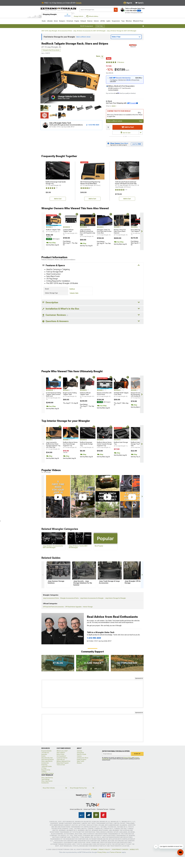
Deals (44, 21)
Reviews (79, 763)
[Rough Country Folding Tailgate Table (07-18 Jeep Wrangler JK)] (70, 383)
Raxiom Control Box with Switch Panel (104, 394)
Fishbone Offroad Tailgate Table (87, 395)
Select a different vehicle (114, 121)
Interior (96, 21)
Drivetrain (70, 21)
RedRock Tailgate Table (53, 230)
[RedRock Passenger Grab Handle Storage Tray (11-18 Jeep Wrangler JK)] (87, 433)
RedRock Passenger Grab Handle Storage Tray (87, 445)
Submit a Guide (81, 754)
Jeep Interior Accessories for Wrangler (92, 598)
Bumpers (62, 21)
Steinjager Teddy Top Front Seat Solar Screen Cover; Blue (104, 232)
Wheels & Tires (138, 21)
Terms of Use (61, 764)
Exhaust (83, 21)
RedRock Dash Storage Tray (121, 444)
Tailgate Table (74, 293)
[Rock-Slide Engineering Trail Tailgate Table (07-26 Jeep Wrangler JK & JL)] (138, 220)
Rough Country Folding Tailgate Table (70, 394)
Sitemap (94, 849)
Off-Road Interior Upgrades (73, 606)
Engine (76, 21)
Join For (136, 144)
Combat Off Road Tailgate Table (70, 232)
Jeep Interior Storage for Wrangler (115, 598)
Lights (108, 21)
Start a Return (61, 752)
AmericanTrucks (90, 809)
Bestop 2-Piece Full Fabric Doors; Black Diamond (120, 232)
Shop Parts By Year (47, 758)
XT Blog (43, 768)
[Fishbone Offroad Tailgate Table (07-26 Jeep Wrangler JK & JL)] (87, 383)
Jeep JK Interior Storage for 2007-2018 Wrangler (121, 31)
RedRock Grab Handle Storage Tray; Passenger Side (138, 445)
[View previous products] (43, 231)
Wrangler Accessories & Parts (69, 598)
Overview (79, 751)
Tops (123, 21)
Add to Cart (129, 127)
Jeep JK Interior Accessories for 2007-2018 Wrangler (89, 31)
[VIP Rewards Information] (137, 103)
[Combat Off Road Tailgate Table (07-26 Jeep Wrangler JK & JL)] (70, 220)
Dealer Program (81, 759)
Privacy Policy (127, 757)
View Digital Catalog (47, 773)
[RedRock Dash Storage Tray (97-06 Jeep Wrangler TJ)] (121, 433)
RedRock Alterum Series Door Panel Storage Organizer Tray (70, 445)
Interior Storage (88, 606)
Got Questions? (61, 756)
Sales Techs (80, 761)
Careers (79, 756)
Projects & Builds (46, 751)
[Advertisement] (92, 693)
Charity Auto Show (82, 758)
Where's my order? (62, 751)
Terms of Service (115, 852)
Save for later (126, 132)
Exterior (90, 21)
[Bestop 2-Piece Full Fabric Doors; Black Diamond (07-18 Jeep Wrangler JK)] (121, 220)
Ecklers (112, 809)
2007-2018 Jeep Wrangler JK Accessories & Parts (56, 31)
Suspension (116, 21)
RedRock (72, 289)
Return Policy (60, 754)
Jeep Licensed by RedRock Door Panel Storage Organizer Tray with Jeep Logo (53, 446)
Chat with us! (61, 759)
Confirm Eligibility (113, 90)
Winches (129, 21)
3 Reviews (120, 62)
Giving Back (80, 752)
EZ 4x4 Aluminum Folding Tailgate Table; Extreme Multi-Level (53, 396)
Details (78, 3)
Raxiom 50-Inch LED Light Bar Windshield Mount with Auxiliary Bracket (138, 395)
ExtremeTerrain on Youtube (108, 795)
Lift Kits (102, 21)
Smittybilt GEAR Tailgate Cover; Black (121, 394)
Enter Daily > (100, 26)
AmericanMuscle (76, 809)
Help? (141, 121)
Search (116, 10)
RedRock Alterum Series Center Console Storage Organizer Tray (104, 445)
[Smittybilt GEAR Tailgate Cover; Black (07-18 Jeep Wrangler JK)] (121, 383)
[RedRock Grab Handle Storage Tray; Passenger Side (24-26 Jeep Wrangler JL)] (138, 433)
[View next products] (142, 231)
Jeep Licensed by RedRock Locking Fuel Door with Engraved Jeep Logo (87, 233)
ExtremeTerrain (102, 809)
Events (43, 756)
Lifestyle (50, 21)
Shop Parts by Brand (47, 759)
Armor (56, 21)
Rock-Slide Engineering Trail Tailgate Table (138, 232)
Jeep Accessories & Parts (51, 598)
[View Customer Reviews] (111, 62)
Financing (44, 764)
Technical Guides (46, 766)
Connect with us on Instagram (113, 795)
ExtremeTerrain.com (58, 9)
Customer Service (62, 758)
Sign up (137, 754)
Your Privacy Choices (120, 849)
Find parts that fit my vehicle (51, 50)
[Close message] (143, 26)
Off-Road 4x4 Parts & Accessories (53, 606)
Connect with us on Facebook (104, 795)
